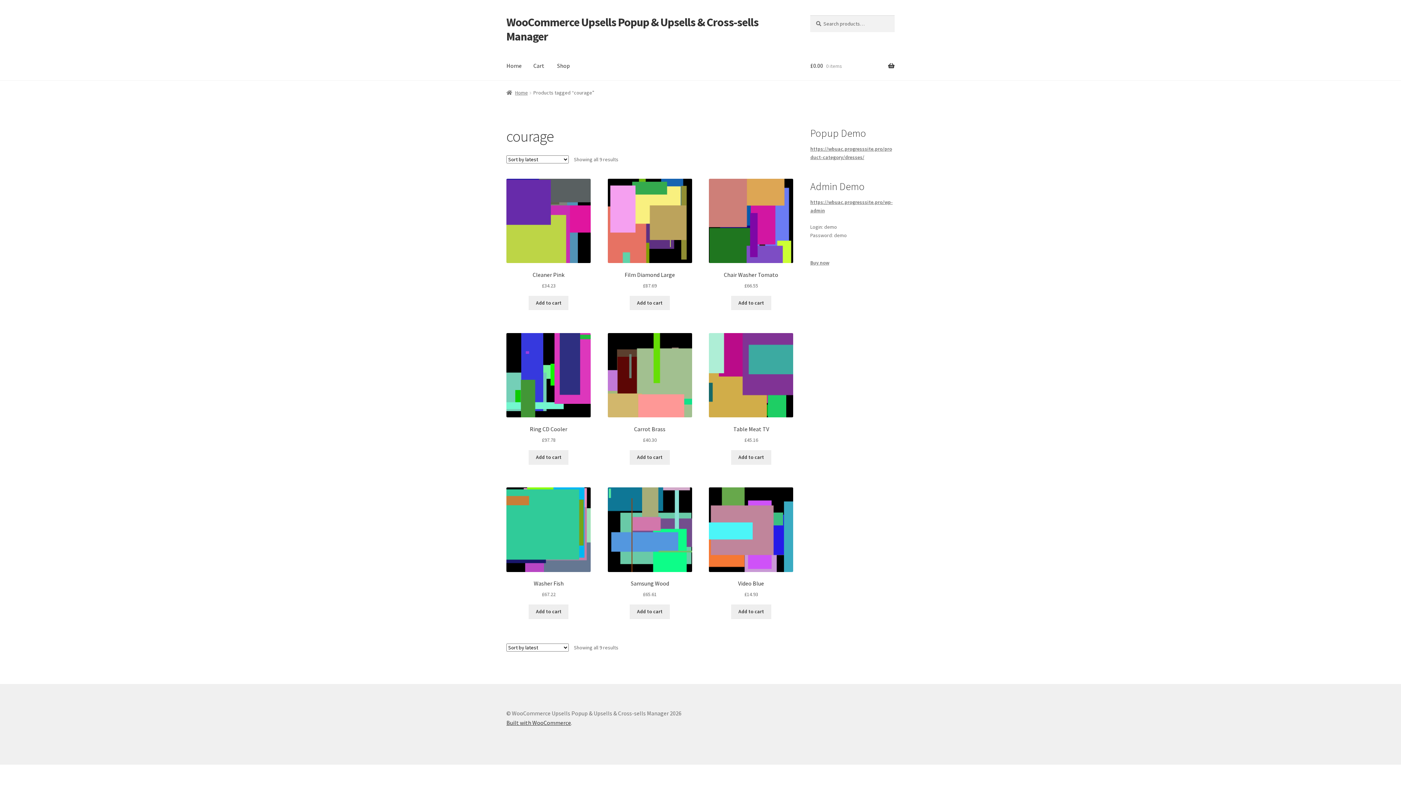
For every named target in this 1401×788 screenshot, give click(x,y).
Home (514, 65)
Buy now (819, 262)
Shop (563, 65)
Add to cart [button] (548, 303)
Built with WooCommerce (538, 722)
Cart (538, 65)
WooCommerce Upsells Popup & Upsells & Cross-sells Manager (632, 29)
